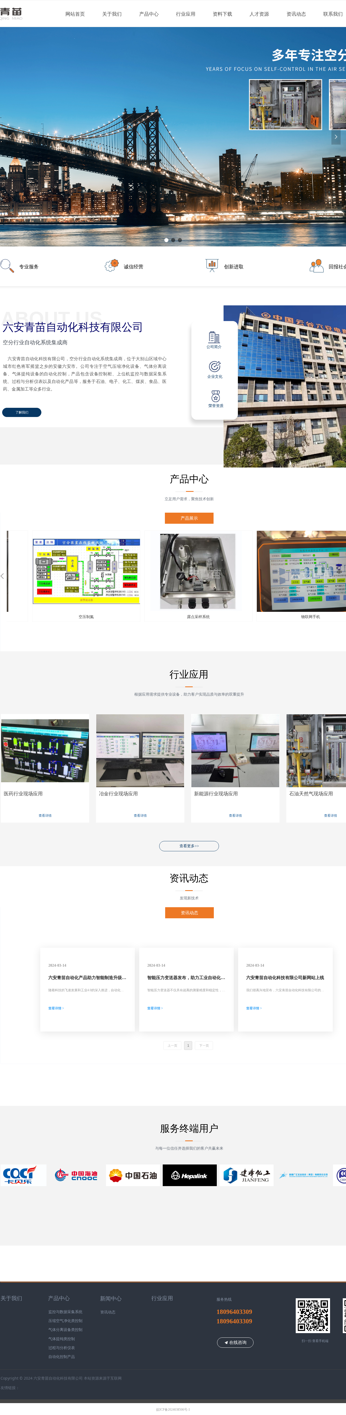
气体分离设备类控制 (65, 1330)
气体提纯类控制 (61, 1339)
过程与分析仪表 (61, 1348)
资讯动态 (189, 912)
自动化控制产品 (61, 1357)
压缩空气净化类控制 (65, 1321)
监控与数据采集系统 (65, 1312)
